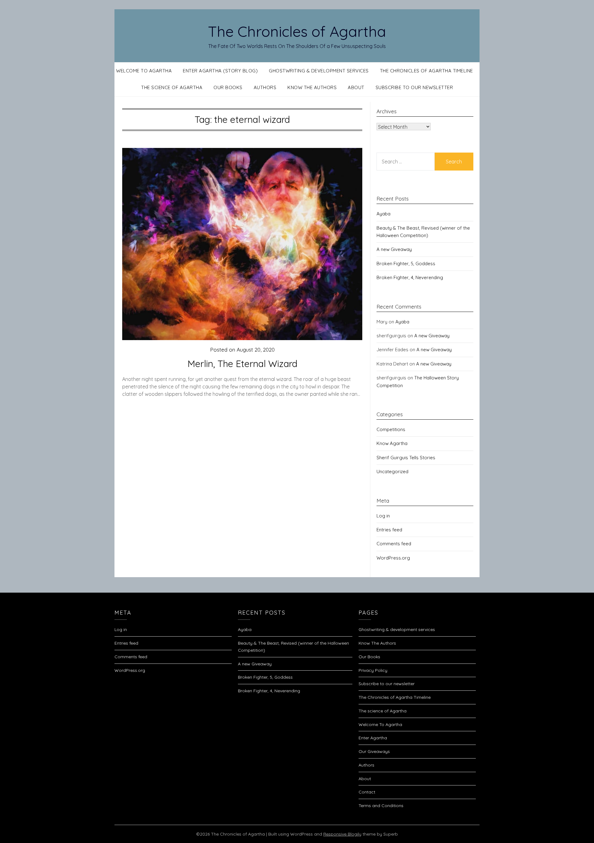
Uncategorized (392, 471)
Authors (265, 87)
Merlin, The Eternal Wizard (242, 364)
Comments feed (394, 544)
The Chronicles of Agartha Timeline (426, 71)
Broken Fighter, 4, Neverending (410, 277)
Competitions (391, 429)
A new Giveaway (394, 249)
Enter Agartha (373, 738)
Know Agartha (392, 443)
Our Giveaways (374, 751)
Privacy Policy (373, 670)
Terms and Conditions (381, 805)
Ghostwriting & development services (319, 71)
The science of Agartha (171, 87)
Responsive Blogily (342, 834)
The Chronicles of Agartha (297, 31)
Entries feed (389, 530)
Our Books (228, 87)
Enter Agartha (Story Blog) (220, 71)
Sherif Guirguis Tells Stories (406, 457)
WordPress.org (393, 558)
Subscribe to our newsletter (414, 87)
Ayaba (383, 214)
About (356, 87)
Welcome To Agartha (144, 71)
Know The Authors (312, 87)
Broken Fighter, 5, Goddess (406, 263)
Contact (367, 792)
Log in (383, 516)
